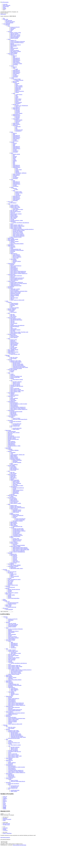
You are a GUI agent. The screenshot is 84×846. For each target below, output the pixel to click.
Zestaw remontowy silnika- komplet (17, 225)
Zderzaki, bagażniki (14, 38)
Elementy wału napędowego (18, 487)
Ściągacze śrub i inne (12, 607)
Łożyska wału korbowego (20, 518)
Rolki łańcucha (13, 412)
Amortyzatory (18, 126)
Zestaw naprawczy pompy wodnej (17, 390)
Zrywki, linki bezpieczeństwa (13, 598)
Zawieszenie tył (18, 130)
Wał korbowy (18, 103)
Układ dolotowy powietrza (13, 351)
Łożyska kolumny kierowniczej (16, 278)
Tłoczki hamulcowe (14, 270)
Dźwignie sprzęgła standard (18, 365)
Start (4, 18)
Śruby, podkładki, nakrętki (13, 239)
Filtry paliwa (12, 315)
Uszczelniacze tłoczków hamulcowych (17, 407)
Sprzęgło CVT (16, 104)
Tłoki (11, 380)
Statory (14, 262)
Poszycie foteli (13, 470)
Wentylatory (12, 242)
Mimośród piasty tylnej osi (15, 44)
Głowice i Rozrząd (14, 508)
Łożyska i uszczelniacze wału (16, 376)
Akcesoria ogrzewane (12, 571)
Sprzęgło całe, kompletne (18, 231)
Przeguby (12, 49)
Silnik (14, 56)
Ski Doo (4, 806)
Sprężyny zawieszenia (14, 294)
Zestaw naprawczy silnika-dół (18, 550)
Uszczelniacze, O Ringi (17, 63)
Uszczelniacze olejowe (17, 534)
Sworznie (12, 296)
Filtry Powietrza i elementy (15, 211)
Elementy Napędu (18, 119)
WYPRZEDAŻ (11, 286)
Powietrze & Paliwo (12, 334)
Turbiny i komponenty (14, 480)
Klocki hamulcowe (14, 402)
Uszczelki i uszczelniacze (15, 385)
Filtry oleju (12, 314)
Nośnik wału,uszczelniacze (18, 489)
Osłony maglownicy (14, 280)
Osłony (16, 189)
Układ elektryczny (16, 58)
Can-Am (4, 797)
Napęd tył (17, 122)
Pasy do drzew (11, 580)
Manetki (12, 575)
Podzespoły (17, 117)
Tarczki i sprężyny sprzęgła (18, 233)
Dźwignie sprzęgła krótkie (18, 364)
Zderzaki (17, 92)
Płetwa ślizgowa (13, 477)
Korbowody (12, 212)
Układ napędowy (16, 61)
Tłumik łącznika (13, 328)
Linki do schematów (9, 22)
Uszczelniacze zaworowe (18, 535)
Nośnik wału (12, 476)
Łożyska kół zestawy (14, 290)
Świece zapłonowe (11, 441)
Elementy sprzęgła (16, 154)
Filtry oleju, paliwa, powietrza (13, 432)
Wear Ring (12, 494)
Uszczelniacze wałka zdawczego (16, 386)
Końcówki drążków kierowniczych (17, 277)
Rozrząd (17, 101)
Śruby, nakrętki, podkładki (15, 565)
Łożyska (14, 517)
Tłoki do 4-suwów (16, 383)
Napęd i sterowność (12, 317)
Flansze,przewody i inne (15, 354)
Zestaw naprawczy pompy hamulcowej (18, 272)
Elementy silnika (18, 191)
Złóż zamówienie (8, 20)
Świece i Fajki (15, 257)
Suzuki (11, 179)
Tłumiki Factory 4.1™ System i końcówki (18, 283)
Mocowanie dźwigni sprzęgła (16, 368)
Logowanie (5, 4)
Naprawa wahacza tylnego (15, 292)
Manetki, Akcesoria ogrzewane (14, 589)
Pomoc (4, 7)
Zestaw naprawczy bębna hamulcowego (18, 271)
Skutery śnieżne (8, 604)
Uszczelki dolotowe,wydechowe (19, 530)
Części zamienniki (6, 23)
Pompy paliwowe (13, 499)
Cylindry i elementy (14, 204)
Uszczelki (15, 74)
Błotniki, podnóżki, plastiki (15, 32)
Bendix (11, 248)
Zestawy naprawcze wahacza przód (17, 299)
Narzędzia (10, 590)
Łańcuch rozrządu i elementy (16, 213)
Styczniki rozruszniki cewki (13, 439)
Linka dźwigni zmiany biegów (16, 319)
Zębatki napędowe (14, 52)
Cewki (11, 397)
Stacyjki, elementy (18, 113)
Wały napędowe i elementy (15, 51)
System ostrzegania (9, 609)
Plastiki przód (18, 87)
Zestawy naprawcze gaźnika (15, 227)
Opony (4, 599)
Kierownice (17, 116)
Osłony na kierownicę (14, 576)
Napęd (9, 39)
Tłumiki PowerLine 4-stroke (15, 285)
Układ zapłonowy (16, 175)
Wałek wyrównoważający (15, 536)
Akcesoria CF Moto (17, 79)
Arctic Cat (12, 54)
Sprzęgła (12, 378)
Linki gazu (12, 320)
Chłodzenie (10, 449)
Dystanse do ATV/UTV (15, 27)
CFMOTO (5, 798)
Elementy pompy (13, 339)
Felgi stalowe (12, 28)
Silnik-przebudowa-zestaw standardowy (20, 548)
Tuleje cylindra (13, 218)
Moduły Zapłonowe (17, 255)
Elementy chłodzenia (12, 308)
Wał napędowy (16, 492)
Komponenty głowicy (17, 509)
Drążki (16, 168)
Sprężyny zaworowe (17, 540)
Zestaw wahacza (16, 429)
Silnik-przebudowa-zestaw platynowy (20, 547)
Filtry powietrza (16, 81)
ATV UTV (7, 570)
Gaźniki (16, 96)
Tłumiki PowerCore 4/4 (15, 284)
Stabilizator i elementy (14, 295)
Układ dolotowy (11, 244)
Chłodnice (12, 393)
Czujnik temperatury (14, 303)
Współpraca (5, 830)
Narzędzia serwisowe (12, 603)
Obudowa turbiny (16, 481)
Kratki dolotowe (13, 475)
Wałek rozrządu (16, 512)
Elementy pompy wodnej (15, 207)
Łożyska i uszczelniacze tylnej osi (16, 42)
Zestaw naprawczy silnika (15, 546)
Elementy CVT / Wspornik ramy (21, 105)
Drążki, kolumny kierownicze (16, 275)
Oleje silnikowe (13, 202)
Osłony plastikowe (19, 86)
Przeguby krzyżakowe (14, 50)
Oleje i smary (10, 201)
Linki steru (12, 322)
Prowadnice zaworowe (17, 539)
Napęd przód (17, 121)
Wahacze (12, 298)
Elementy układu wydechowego (16, 282)
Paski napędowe (13, 45)
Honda (11, 132)
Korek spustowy (13, 312)
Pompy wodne (18, 100)
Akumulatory (12, 246)
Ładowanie (17, 109)
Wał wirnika (12, 330)
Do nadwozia (10, 572)
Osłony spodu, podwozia (15, 35)
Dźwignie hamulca (16, 362)
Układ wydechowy (16, 62)
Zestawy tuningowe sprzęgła (15, 237)
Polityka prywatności (7, 819)
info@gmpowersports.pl (5, 837)
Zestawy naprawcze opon (13, 584)
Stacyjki (11, 252)
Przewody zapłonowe (17, 256)
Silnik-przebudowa (14, 344)
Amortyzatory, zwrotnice (15, 288)
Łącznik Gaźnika (13, 498)
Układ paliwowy (16, 123)
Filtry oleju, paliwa (14, 210)
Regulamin (5, 818)
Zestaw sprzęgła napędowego (18, 234)
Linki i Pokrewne (13, 555)
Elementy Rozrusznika (17, 460)
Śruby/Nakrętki (11, 563)
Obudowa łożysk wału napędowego (17, 325)
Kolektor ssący (13, 567)
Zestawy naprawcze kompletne (19, 545)
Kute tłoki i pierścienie (17, 381)
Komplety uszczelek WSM (18, 528)
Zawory (11, 223)
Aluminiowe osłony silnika (15, 360)
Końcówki (15, 556)
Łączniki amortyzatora (17, 428)
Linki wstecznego (13, 323)
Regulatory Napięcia (17, 261)
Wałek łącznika (16, 493)
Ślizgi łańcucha (13, 413)
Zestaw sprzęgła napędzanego (18, 235)
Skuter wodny (8, 447)
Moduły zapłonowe (14, 398)
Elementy (12, 311)
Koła (9, 26)
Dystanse (9, 578)
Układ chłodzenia (16, 107)
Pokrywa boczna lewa (19, 91)
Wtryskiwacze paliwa (14, 336)
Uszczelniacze (15, 75)
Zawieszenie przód (19, 129)
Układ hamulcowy (16, 59)
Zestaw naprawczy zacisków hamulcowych (18, 273)
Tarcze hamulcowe (14, 269)
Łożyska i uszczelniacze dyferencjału (17, 41)
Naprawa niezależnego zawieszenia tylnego (18, 291)
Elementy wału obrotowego (15, 506)
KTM (4, 802)
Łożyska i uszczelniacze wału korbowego (21, 222)
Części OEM (5, 19)
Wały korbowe (13, 348)
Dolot (16, 95)
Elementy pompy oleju (14, 206)
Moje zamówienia (6, 823)
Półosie (11, 47)
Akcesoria (5, 569)
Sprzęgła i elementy (14, 216)
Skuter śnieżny (8, 430)
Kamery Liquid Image (7, 833)
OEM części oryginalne (12, 53)
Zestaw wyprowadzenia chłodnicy (17, 243)
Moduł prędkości (13, 455)
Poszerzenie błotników (14, 37)
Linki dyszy (15, 557)
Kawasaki (12, 142)
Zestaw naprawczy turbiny (18, 485)
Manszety (12, 43)
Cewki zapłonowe (16, 254)
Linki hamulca (13, 266)
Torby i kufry (10, 581)
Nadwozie (10, 31)
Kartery (16, 97)
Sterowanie (10, 552)
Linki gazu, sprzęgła (14, 33)
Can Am (12, 65)
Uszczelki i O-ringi (16, 531)
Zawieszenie (15, 64)
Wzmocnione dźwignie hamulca (19, 366)
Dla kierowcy (5, 608)
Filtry (14, 155)
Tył (11, 427)
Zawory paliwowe (13, 337)
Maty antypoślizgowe (14, 468)
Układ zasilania (13, 259)
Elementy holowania (19, 80)
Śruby (14, 162)
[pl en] (43, 9)
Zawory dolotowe (13, 541)
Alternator (15, 260)
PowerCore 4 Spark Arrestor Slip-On (20, 419)
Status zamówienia (6, 5)
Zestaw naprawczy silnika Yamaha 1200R (21, 549)
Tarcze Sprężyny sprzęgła (18, 232)
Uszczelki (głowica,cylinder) (18, 529)
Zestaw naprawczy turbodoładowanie (17, 551)
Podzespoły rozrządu (14, 343)
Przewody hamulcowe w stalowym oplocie (18, 403)
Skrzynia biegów (18, 102)
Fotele (16, 84)
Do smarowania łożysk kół (13, 602)
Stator (11, 306)
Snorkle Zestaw (11, 238)
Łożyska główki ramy (17, 423)
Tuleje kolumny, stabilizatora (20, 172)
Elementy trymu (13, 554)
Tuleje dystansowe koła (14, 425)
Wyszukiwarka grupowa (10, 21)
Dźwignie (12, 264)
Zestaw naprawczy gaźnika (15, 389)
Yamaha (11, 187)
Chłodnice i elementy (14, 241)
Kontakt (4, 8)
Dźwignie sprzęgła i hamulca (16, 361)
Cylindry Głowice (18, 94)
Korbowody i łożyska (14, 514)
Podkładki (15, 160)
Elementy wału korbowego (18, 515)
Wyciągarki (10, 582)
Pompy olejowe (18, 98)
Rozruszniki (12, 251)
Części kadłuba (13, 466)
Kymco (4, 803)
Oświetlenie (17, 111)
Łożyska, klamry (18, 169)
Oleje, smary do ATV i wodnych (11, 592)
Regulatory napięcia (14, 304)
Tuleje (14, 164)
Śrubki (16, 69)
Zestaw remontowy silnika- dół (16, 224)
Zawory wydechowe (14, 543)
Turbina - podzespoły (17, 483)
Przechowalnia (6, 6)
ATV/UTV (7, 24)
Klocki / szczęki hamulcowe (15, 265)
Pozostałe (10, 591)
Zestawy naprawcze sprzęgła (16, 228)
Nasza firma (5, 827)
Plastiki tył (17, 90)
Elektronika (7, 586)
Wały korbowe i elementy (18, 520)
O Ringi (14, 159)
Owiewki (12, 577)
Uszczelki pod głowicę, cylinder (16, 220)
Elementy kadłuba (11, 309)
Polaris (11, 153)
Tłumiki (11, 417)
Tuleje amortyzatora (14, 297)
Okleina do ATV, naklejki (15, 34)
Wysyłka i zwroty (6, 824)
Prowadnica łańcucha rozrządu (16, 411)
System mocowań (11, 587)
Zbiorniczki (10, 583)
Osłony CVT (17, 106)
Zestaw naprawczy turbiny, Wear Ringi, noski (19, 332)
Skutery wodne (8, 593)
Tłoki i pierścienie (13, 217)
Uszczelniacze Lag (16, 424)
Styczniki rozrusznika (14, 307)
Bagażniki (17, 83)
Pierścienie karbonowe (14, 326)
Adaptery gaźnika (11, 594)
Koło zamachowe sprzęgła (15, 318)
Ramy (16, 128)
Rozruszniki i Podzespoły (15, 459)
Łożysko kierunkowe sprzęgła (18, 230)
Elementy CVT (13, 40)
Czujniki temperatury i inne (15, 249)
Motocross (7, 355)
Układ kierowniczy (16, 60)
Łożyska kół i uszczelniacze (15, 421)
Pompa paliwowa (13, 335)
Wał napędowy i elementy (15, 329)
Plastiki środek (18, 88)
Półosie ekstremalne (14, 48)
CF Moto (12, 77)
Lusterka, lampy (13, 573)
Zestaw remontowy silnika (15, 391)
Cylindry (12, 373)
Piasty (11, 30)
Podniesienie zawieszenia (15, 293)
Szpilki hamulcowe (14, 267)
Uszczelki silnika (16, 533)
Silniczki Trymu (13, 562)
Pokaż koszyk (3, 14)
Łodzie (6, 301)
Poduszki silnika (13, 214)
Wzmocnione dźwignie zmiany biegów (20, 367)
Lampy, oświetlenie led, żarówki (14, 579)
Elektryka (10, 302)
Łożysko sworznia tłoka (15, 377)
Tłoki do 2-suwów (16, 382)
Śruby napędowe (16, 482)
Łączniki (12, 324)
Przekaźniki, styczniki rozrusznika (17, 250)
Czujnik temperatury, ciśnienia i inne (17, 454)
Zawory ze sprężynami (14, 388)
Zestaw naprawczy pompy (18, 209)
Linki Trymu (15, 560)
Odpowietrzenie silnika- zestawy (16, 568)
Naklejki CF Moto (18, 85)
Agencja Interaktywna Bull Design (19, 844)
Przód (11, 422)
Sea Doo (4, 805)
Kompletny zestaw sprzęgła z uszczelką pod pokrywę (23, 229)
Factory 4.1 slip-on (16, 418)
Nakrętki (12, 29)
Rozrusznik (17, 112)
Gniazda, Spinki (16, 538)
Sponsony (12, 478)
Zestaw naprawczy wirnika (15, 333)
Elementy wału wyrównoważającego (17, 507)
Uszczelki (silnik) (13, 347)
